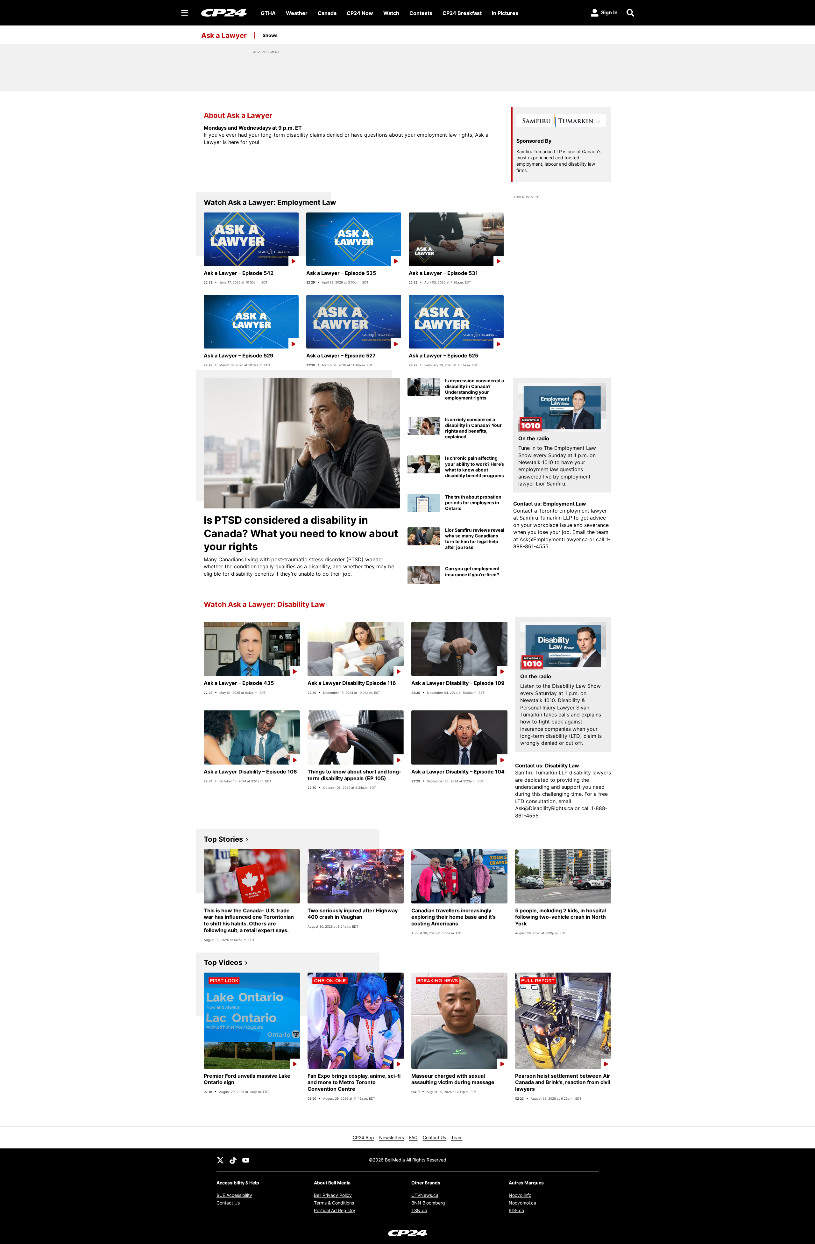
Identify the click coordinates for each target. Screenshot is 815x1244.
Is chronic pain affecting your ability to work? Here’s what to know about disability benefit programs (474, 466)
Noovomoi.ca (522, 1202)
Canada (327, 13)
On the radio (533, 438)
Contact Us (434, 1137)
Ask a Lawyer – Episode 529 (238, 355)
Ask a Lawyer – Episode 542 (238, 273)
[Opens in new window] (562, 407)
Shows (270, 35)
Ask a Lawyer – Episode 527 (341, 355)
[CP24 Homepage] (224, 13)
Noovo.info (520, 1195)
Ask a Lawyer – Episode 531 (443, 273)
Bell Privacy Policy (333, 1195)
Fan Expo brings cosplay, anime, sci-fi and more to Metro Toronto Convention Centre (354, 1082)
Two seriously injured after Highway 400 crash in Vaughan (353, 913)
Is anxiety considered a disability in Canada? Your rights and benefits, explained (473, 428)
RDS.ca (516, 1210)
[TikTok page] (233, 1160)
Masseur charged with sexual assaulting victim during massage (452, 1079)
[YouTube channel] (246, 1160)
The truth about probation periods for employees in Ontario (473, 502)
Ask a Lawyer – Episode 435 (239, 683)
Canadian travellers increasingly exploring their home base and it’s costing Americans (453, 917)
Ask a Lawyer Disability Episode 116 (352, 683)
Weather (297, 13)
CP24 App (363, 1137)
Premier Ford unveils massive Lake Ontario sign (247, 1079)
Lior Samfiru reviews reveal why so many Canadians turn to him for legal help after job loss (474, 538)
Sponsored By (533, 141)
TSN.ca (419, 1210)
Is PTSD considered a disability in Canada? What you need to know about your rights (301, 533)
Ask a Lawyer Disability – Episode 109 (458, 683)
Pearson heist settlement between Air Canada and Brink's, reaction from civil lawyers (562, 1082)
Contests (420, 13)
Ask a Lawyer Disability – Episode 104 (458, 771)
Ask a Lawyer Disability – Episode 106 (250, 771)
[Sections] (184, 12)
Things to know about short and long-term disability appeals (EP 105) (354, 774)
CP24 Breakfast (462, 13)
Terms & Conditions (334, 1202)
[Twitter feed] (220, 1160)
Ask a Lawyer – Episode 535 (341, 273)
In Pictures (505, 13)
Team (457, 1137)
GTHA (268, 13)
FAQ (413, 1137)
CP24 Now (360, 13)
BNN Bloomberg (428, 1202)
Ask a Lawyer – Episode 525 (443, 355)
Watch (391, 13)
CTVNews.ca (424, 1195)
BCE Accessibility (234, 1195)
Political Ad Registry (334, 1210)
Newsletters (391, 1137)
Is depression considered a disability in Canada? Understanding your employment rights (474, 389)
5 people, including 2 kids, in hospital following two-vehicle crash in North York (560, 917)
